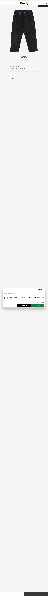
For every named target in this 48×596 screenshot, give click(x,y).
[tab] (24, 63)
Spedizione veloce (13, 75)
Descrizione (12, 63)
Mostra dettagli (40, 302)
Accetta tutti (38, 305)
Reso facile (12, 78)
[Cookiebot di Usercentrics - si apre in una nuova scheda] (38, 290)
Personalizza (23, 305)
